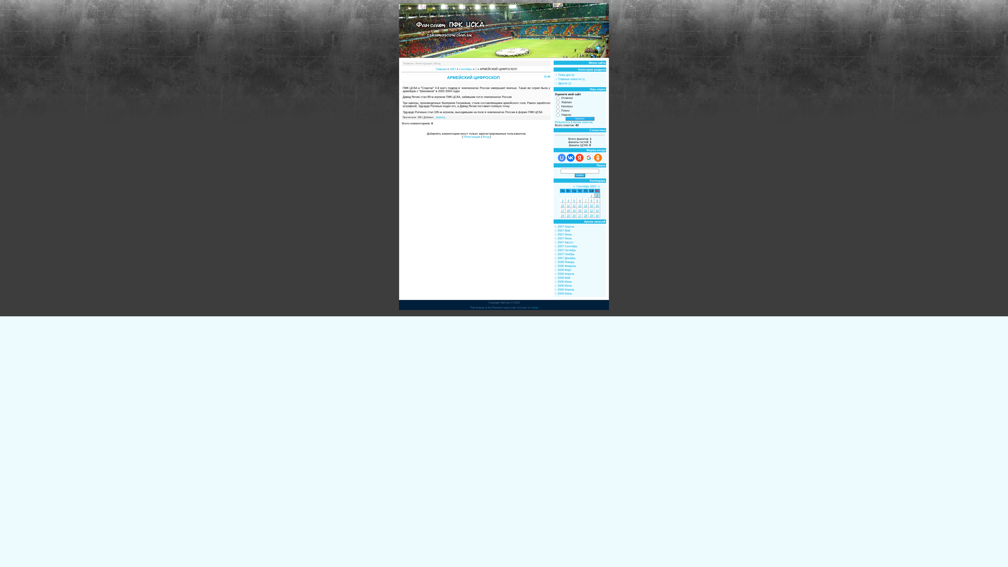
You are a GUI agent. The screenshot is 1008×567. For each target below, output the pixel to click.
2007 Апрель (566, 226)
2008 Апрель (566, 273)
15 (591, 205)
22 (591, 210)
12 (574, 205)
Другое (563, 83)
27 (579, 215)
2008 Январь (566, 262)
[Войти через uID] (562, 158)
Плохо (565, 110)
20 (579, 210)
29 (591, 215)
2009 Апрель (566, 289)
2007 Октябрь (567, 250)
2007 (453, 69)
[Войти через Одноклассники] (598, 158)
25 (568, 215)
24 (562, 215)
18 (568, 210)
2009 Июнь (565, 293)
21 (585, 210)
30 (597, 215)
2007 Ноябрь (566, 254)
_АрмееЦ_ (440, 117)
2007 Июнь (565, 234)
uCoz (535, 307)
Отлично (567, 97)
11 (568, 205)
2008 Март (564, 269)
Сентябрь (465, 69)
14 (585, 205)
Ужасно (566, 114)
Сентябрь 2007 (586, 186)
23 (597, 210)
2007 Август (566, 242)
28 (585, 215)
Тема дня (564, 74)
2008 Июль (565, 285)
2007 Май (564, 230)
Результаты (562, 122)
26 (574, 215)
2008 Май (564, 277)
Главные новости (569, 79)
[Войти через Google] (589, 158)
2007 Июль (565, 238)
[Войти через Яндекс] (580, 158)
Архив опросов (583, 122)
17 (562, 210)
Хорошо (566, 102)
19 (574, 210)
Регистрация (424, 63)
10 (562, 205)
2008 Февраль (567, 265)
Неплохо (567, 106)
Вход (437, 63)
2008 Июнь (565, 281)
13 (579, 205)
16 (597, 205)
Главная (408, 63)
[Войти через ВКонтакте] (571, 158)
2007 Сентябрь (568, 246)
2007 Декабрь (567, 258)
